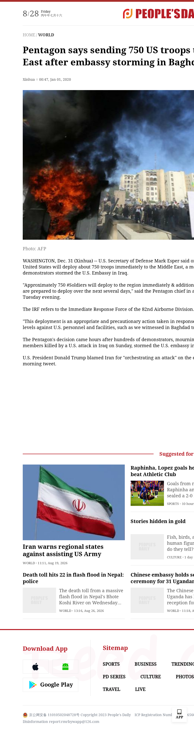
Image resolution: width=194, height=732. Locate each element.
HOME (29, 35)
